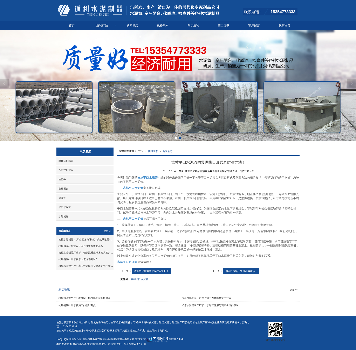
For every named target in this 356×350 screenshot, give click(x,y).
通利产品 (102, 25)
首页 (72, 25)
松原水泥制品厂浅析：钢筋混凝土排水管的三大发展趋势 (86, 252)
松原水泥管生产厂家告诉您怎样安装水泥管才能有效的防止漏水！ (86, 265)
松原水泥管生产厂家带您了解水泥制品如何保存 (84, 297)
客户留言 (254, 25)
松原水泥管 (158, 322)
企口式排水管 (66, 170)
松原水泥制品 (143, 322)
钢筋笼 (62, 197)
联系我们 (284, 25)
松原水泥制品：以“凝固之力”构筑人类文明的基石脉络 (86, 239)
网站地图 (173, 339)
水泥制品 (63, 216)
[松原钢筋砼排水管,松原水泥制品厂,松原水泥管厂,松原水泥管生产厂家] (178, 85)
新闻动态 (132, 25)
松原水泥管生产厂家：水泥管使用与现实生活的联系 (210, 305)
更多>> (107, 231)
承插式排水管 (66, 160)
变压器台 (63, 188)
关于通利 (193, 25)
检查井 (62, 179)
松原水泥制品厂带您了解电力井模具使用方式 (206, 297)
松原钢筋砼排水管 (126, 322)
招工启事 (223, 25)
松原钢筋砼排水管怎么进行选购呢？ (78, 259)
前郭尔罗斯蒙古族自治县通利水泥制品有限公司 (109, 339)
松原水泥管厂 (114, 330)
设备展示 (163, 25)
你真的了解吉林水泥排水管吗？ (151, 271)
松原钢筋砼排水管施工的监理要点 (77, 305)
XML (181, 339)
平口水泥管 (65, 207)
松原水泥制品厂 (98, 330)
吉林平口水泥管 (139, 279)
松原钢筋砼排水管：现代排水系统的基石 (81, 246)
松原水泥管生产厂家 (176, 322)
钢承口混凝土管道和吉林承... (241, 271)
